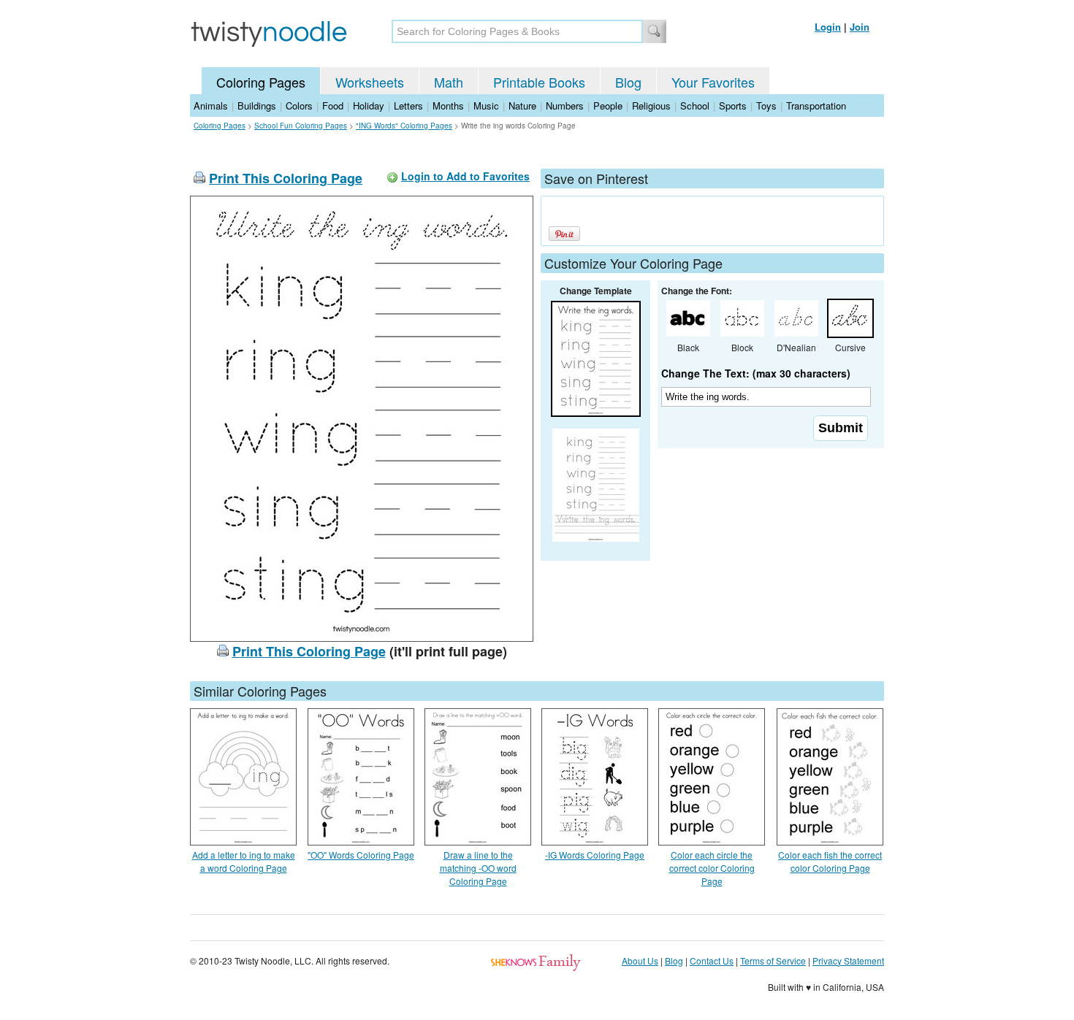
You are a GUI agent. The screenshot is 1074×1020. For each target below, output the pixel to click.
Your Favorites (713, 81)
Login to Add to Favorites (465, 176)
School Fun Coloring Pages (300, 125)
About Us (640, 960)
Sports (733, 105)
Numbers (565, 105)
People (607, 105)
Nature (522, 105)
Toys (766, 105)
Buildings (256, 105)
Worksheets (369, 81)
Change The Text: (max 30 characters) (755, 373)
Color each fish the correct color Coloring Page (830, 861)
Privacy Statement (848, 960)
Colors (299, 105)
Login (828, 27)
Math (448, 81)
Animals (211, 105)
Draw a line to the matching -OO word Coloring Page (478, 867)
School (694, 105)
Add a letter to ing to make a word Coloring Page (243, 861)
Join (859, 27)
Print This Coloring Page (285, 178)
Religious (651, 105)
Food (332, 105)
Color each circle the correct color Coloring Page (712, 867)
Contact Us (712, 960)
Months (448, 105)
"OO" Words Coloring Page (361, 854)
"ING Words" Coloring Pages (404, 125)
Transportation (816, 105)
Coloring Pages (260, 81)
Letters (408, 105)
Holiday (368, 105)
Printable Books (539, 81)
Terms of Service (773, 960)
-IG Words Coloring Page (594, 854)
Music (486, 105)
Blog (628, 81)
